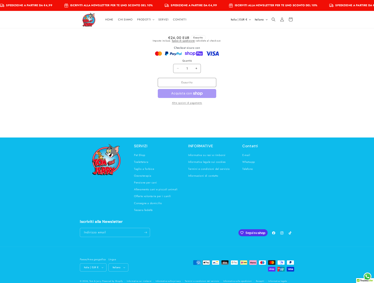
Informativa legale (277, 280)
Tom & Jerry (95, 281)
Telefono (247, 169)
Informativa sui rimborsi (139, 280)
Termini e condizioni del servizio (209, 169)
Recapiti (260, 280)
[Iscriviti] (145, 232)
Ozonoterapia (142, 176)
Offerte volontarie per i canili (152, 196)
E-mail (246, 155)
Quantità (187, 61)
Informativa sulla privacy (168, 280)
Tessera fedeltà (143, 210)
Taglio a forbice (144, 169)
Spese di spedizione (183, 40)
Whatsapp (248, 162)
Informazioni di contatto (203, 176)
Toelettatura (141, 162)
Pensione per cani (145, 182)
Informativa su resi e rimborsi (207, 155)
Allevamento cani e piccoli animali (155, 189)
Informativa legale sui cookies (207, 162)
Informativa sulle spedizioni (237, 280)
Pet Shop (139, 155)
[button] (145, 19)
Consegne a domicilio (148, 203)
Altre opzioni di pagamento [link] (187, 103)
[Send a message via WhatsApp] (367, 276)
